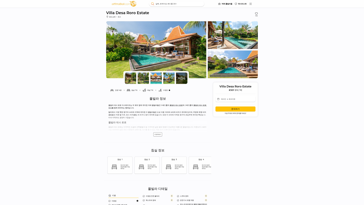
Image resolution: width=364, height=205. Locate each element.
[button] (225, 3)
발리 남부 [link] (112, 17)
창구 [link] (119, 17)
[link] (124, 4)
